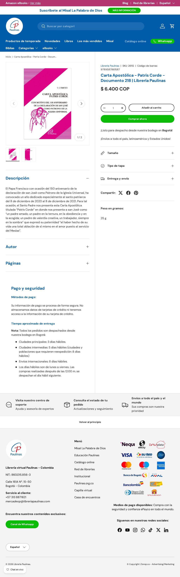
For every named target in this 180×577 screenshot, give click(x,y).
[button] (172, 26)
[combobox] (90, 26)
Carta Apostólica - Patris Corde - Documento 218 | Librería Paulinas (35, 57)
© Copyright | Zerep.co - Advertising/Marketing (150, 564)
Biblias (10, 48)
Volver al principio (90, 422)
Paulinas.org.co (84, 483)
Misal (109, 41)
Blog (125, 3)
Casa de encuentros (87, 497)
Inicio (8, 57)
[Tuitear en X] (120, 193)
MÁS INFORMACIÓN (124, 10)
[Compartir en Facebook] (128, 193)
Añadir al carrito (151, 107)
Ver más (35, 3)
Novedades (52, 41)
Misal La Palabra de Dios (90, 448)
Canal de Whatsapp (22, 524)
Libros (69, 41)
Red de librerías (144, 3)
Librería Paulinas (110, 65)
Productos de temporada (23, 41)
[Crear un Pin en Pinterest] (136, 193)
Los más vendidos (89, 41)
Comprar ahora (137, 118)
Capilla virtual (83, 490)
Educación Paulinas (86, 455)
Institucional (82, 476)
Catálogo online (135, 41)
